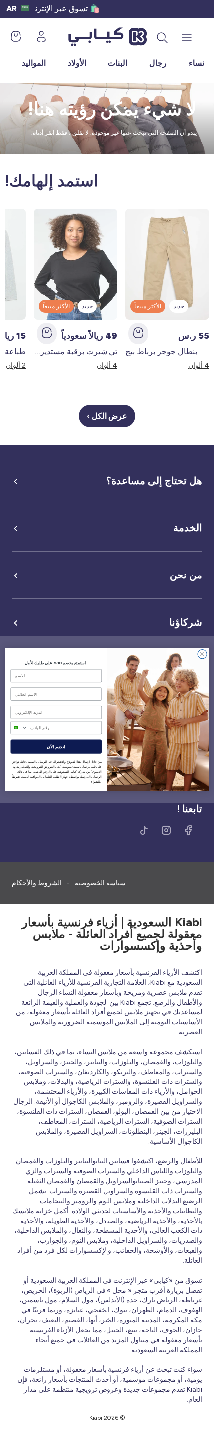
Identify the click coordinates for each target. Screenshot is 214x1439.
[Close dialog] (202, 653)
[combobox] (19, 727)
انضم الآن (56, 747)
